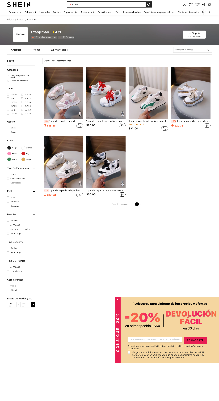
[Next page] (141, 204)
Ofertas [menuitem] (56, 12)
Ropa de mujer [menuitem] (71, 12)
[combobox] (60, 61)
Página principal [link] (15, 19)
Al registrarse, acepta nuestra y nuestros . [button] (165, 347)
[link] (191, 4)
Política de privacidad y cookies (168, 346)
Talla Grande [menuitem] (104, 12)
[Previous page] (133, 204)
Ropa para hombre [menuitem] (131, 12)
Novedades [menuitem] (44, 12)
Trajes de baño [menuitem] (88, 12)
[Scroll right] (210, 12)
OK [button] (33, 304)
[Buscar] (149, 4)
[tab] (16, 49)
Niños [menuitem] (116, 12)
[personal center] (184, 4)
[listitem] (44, 37)
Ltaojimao (40, 32)
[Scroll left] (206, 12)
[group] (21, 76)
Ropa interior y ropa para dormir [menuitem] (159, 12)
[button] (204, 4)
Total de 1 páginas (120, 204)
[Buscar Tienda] (208, 49)
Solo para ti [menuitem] (30, 12)
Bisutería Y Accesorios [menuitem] (188, 12)
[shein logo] (18, 4)
